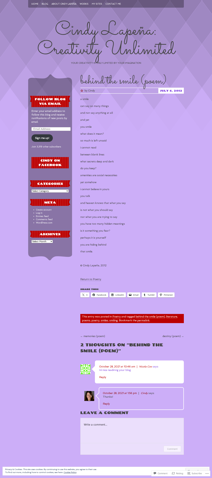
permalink (143, 320)
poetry (95, 320)
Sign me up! (42, 137)
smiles (104, 320)
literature (171, 316)
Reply (102, 377)
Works (84, 4)
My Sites (97, 4)
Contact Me (113, 4)
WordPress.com (44, 222)
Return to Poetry (90, 279)
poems (86, 320)
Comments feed (44, 219)
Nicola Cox (145, 366)
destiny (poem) (173, 336)
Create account (44, 210)
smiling (113, 320)
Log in (39, 213)
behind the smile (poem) (150, 316)
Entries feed (42, 216)
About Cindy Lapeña (64, 4)
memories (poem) (92, 336)
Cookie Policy (70, 472)
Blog (45, 4)
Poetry (116, 316)
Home (34, 4)
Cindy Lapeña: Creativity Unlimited (106, 40)
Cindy (91, 90)
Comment (172, 448)
